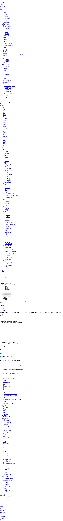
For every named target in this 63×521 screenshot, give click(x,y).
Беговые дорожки (10, 280)
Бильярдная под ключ (7, 242)
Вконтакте (3, 2)
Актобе (4, 110)
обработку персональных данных (9, 356)
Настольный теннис (7, 188)
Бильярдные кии (7, 156)
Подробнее (4, 380)
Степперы (38, 280)
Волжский (4, 115)
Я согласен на (7, 356)
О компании (1, 507)
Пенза (4, 131)
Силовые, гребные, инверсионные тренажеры (22, 280)
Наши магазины (2, 509)
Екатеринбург (5, 118)
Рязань (4, 133)
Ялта (3, 145)
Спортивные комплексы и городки (32, 280)
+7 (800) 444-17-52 (2, 515)
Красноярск (4, 124)
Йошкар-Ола (4, 120)
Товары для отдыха (14, 278)
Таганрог (4, 139)
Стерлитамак (4, 138)
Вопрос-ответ (2, 514)
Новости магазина (3, 495)
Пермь (4, 132)
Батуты (5, 200)
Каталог (4, 149)
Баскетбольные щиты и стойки (4, 280)
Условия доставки (2, 512)
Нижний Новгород (5, 127)
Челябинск (4, 144)
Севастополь (4, 135)
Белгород (4, 112)
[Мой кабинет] (0, 103)
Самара (4, 134)
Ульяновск (4, 141)
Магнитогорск (5, 126)
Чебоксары (4, 143)
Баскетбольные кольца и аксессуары (4, 282)
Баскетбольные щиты (12, 282)
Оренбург (4, 130)
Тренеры (1, 508)
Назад (4, 148)
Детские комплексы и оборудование (7, 278)
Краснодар (4, 123)
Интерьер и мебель (7, 231)
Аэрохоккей (7, 214)
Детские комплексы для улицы (10, 253)
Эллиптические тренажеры (42, 280)
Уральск (4, 142)
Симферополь (5, 136)
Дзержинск (4, 117)
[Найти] (0, 520)
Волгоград (4, 114)
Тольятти (4, 140)
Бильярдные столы (7, 151)
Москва (4, 109)
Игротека (6, 212)
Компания (1, 506)
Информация (2, 510)
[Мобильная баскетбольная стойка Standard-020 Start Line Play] (10, 284)
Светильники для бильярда (8, 168)
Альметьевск (4, 111)
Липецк (4, 125)
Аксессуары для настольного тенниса (10, 193)
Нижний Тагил (5, 128)
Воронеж (4, 116)
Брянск (4, 113)
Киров (4, 122)
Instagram (3, 518)
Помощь (1, 513)
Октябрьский (4, 129)
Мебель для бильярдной (9, 233)
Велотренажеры (14, 280)
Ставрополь (4, 137)
